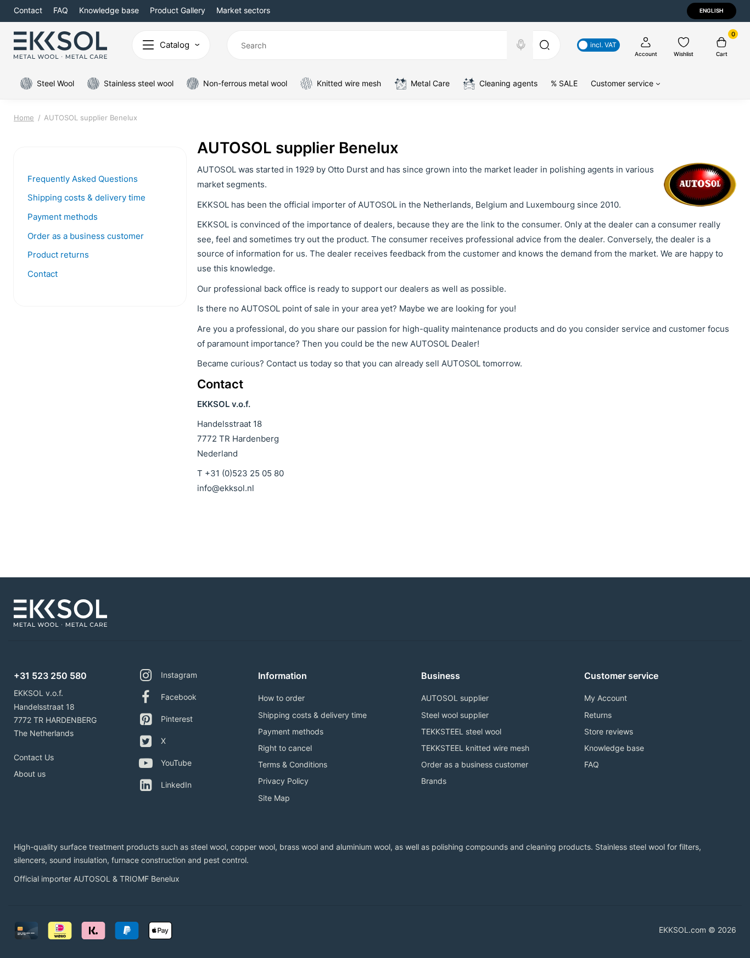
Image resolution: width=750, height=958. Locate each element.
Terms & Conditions (292, 764)
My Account (605, 698)
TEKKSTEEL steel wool (461, 731)
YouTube (176, 762)
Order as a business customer (85, 236)
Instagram (179, 674)
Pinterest (177, 718)
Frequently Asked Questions (82, 179)
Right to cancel (285, 748)
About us (30, 773)
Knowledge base (109, 10)
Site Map (274, 798)
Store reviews (608, 731)
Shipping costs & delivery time (86, 197)
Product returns (58, 254)
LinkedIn (176, 784)
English (711, 10)
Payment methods (62, 216)
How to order (281, 698)
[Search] (521, 45)
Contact (28, 10)
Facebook (179, 696)
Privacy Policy (283, 781)
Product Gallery (177, 10)
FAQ (60, 10)
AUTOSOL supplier (455, 698)
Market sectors (243, 10)
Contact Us (34, 757)
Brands (433, 781)
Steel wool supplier (455, 715)
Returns (598, 715)
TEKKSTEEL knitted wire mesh (475, 748)
